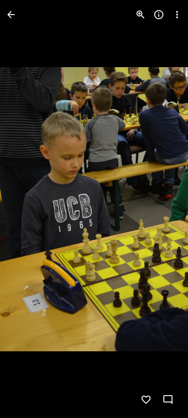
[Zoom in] (140, 14)
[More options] (177, 14)
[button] (25, 209)
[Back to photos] (11, 15)
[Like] (146, 399)
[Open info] (159, 14)
